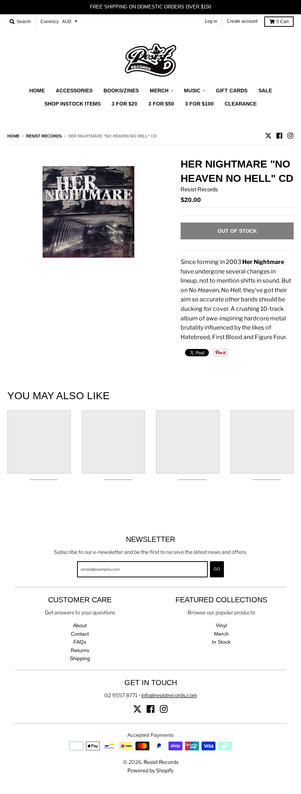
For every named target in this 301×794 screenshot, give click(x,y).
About (80, 625)
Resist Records (44, 136)
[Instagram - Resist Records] (290, 135)
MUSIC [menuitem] (192, 90)
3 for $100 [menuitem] (199, 104)
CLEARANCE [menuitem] (241, 104)
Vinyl (221, 625)
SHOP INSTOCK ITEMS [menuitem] (72, 104)
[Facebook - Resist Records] (279, 135)
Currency (49, 21)
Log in (211, 21)
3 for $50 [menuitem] (161, 104)
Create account (242, 21)
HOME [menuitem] (37, 90)
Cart (282, 21)
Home (13, 136)
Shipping (80, 658)
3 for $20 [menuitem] (124, 104)
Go (217, 569)
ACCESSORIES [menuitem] (74, 90)
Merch (221, 634)
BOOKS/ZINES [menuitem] (121, 90)
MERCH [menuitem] (159, 90)
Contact (80, 634)
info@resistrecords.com (169, 695)
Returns (80, 650)
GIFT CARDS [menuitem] (231, 90)
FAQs (79, 642)
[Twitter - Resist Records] (268, 135)
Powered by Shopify (150, 770)
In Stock (221, 642)
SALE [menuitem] (265, 90)
